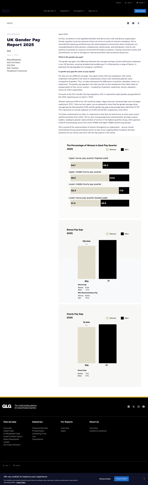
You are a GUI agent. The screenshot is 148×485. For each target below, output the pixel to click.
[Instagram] (138, 407)
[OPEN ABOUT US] (96, 11)
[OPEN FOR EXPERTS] (83, 11)
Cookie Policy (20, 483)
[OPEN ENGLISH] (144, 3)
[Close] (144, 478)
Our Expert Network (11, 445)
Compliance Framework (17, 71)
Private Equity (38, 431)
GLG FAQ (11, 65)
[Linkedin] (128, 407)
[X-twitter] (133, 407)
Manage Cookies (105, 479)
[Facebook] (143, 407)
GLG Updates (13, 34)
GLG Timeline (12, 68)
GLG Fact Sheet (13, 62)
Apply (63, 431)
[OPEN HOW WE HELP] (55, 11)
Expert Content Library (12, 436)
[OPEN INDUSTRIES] (69, 11)
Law (34, 436)
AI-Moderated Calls (11, 433)
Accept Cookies (121, 479)
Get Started (140, 11)
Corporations (37, 439)
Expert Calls (8, 431)
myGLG (6, 442)
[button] (128, 23)
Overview (7, 428)
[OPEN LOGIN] (132, 3)
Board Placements (11, 439)
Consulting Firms (39, 433)
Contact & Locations (97, 431)
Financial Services (40, 428)
